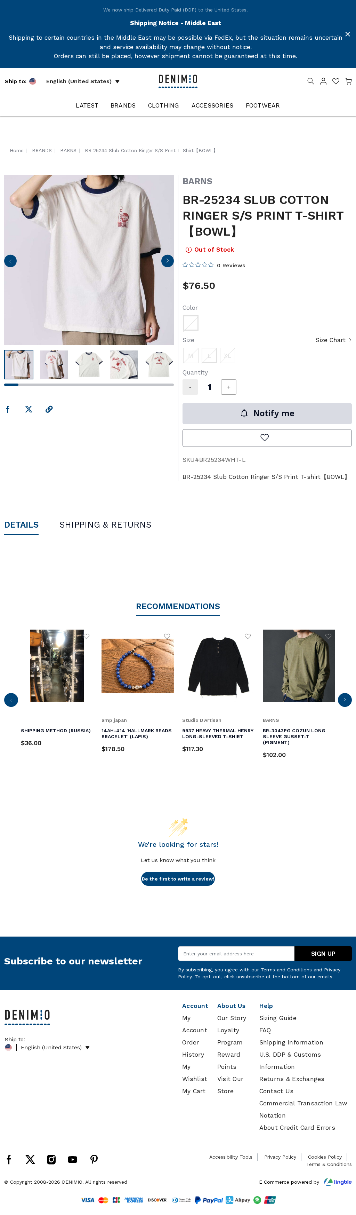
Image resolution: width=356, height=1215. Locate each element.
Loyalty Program (230, 1036)
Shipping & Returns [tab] (105, 525)
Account (195, 1005)
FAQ (265, 1030)
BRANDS (123, 105)
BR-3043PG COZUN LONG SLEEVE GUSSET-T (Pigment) (294, 736)
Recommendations (178, 606)
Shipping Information (291, 1042)
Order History (193, 1048)
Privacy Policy (280, 1157)
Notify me (273, 413)
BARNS (197, 181)
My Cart (193, 1091)
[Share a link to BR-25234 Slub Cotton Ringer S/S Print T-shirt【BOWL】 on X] (28, 409)
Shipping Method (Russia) (56, 730)
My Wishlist (194, 1072)
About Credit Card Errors (297, 1127)
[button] (323, 82)
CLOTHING (163, 105)
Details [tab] (21, 525)
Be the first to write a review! (178, 879)
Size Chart (331, 340)
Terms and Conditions (286, 969)
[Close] (347, 34)
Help (266, 1005)
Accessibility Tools (230, 1157)
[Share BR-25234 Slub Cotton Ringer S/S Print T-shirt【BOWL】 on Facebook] (7, 409)
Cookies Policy (325, 1157)
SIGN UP (323, 953)
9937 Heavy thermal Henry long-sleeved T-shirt (217, 733)
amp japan (114, 720)
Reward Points (229, 1060)
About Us (231, 1005)
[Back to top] (340, 1173)
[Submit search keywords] (310, 82)
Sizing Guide (278, 1018)
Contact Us (276, 1091)
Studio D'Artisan (201, 720)
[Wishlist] (86, 636)
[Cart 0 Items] (348, 82)
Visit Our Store (230, 1085)
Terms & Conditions (329, 1164)
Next (167, 263)
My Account (194, 1024)
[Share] (49, 409)
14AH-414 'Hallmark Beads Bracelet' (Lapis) (137, 733)
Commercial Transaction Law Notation (303, 1109)
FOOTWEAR (263, 105)
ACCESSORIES (213, 105)
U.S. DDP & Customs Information (290, 1060)
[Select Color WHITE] (191, 323)
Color (190, 307)
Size (188, 340)
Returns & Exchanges (292, 1078)
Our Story (231, 1018)
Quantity (195, 372)
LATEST (87, 105)
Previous (10, 263)
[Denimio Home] (178, 81)
